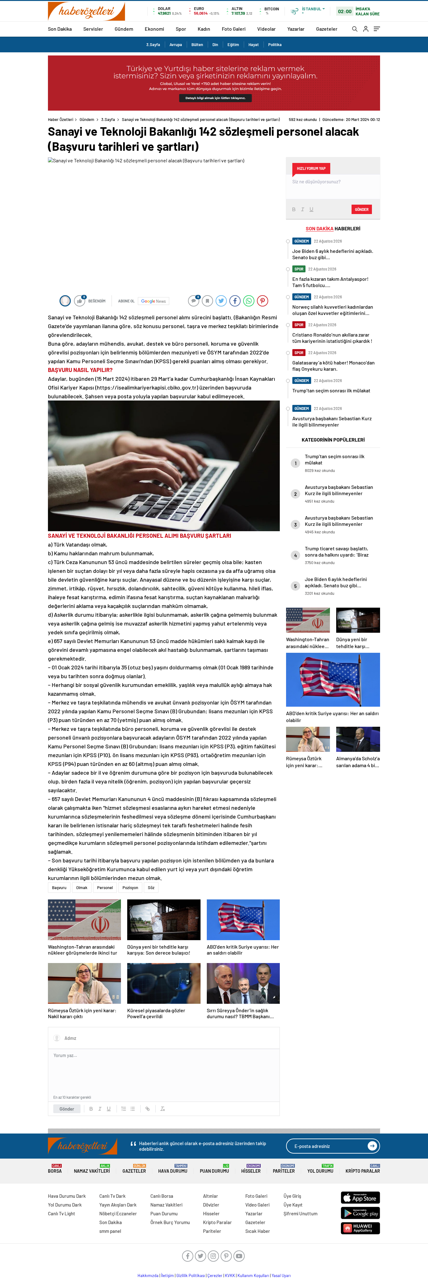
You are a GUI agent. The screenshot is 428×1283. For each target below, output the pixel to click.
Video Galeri (257, 1204)
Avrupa (176, 44)
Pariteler (284, 1169)
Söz (151, 887)
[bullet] (132, 1109)
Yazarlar (296, 29)
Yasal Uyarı (281, 1275)
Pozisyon (130, 887)
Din (215, 44)
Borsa (55, 1169)
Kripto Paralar (363, 1169)
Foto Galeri (234, 29)
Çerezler (214, 1275)
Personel (105, 887)
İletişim (167, 1275)
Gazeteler (326, 29)
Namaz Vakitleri (92, 1169)
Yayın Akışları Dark (118, 1204)
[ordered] (123, 1109)
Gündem (124, 29)
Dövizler (211, 1204)
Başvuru (59, 887)
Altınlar (210, 1196)
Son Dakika (60, 29)
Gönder (67, 1109)
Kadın (204, 29)
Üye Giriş (292, 1196)
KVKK (230, 1275)
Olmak (81, 887)
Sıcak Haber (257, 1231)
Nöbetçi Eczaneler (118, 1213)
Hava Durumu (172, 1169)
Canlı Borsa (161, 1196)
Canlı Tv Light (61, 1213)
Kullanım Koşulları (253, 1275)
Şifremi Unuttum (300, 1213)
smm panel (110, 1231)
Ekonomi (154, 29)
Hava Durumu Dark (67, 1196)
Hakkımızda (148, 1275)
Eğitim (233, 44)
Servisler (93, 29)
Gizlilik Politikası (190, 1275)
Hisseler (251, 1169)
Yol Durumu (320, 1169)
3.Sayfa (153, 44)
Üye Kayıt (293, 1204)
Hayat (253, 44)
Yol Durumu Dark (65, 1204)
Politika (275, 44)
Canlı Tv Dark (112, 1196)
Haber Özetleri (60, 119)
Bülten (197, 44)
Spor (181, 29)
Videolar (266, 29)
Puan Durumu (214, 1169)
